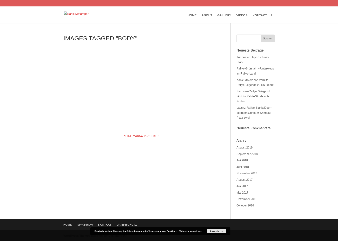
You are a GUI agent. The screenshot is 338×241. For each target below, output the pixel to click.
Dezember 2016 (246, 199)
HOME (192, 15)
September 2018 (247, 154)
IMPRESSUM (85, 224)
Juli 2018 (242, 160)
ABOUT (207, 15)
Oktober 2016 (245, 205)
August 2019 (244, 147)
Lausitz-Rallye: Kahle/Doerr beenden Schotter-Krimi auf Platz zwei (253, 112)
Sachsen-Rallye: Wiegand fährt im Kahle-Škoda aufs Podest (253, 96)
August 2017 (244, 179)
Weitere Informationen (190, 231)
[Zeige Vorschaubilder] (141, 135)
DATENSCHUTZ (127, 224)
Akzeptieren (216, 231)
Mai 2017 (242, 192)
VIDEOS (241, 15)
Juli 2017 (242, 186)
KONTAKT (260, 15)
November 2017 (246, 173)
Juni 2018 (242, 166)
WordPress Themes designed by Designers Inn (95, 235)
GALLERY (224, 15)
